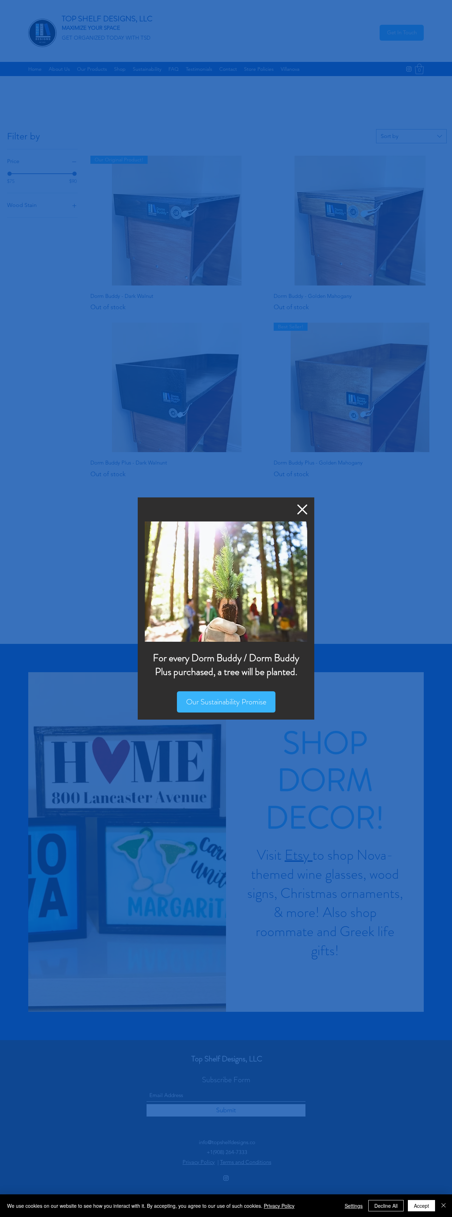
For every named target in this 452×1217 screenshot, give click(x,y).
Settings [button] (354, 1205)
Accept (421, 1205)
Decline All (386, 1205)
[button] (302, 509)
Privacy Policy (279, 1205)
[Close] (443, 1205)
